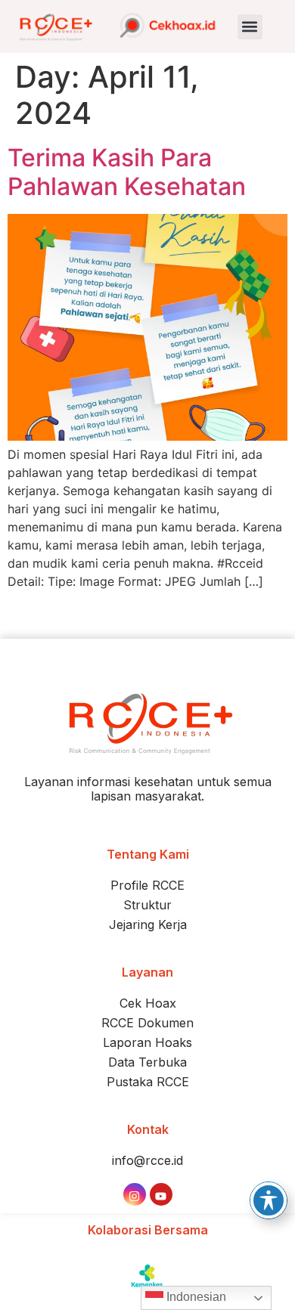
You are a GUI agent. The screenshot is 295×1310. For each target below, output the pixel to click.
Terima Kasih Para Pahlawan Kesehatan (127, 172)
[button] (250, 26)
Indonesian (194, 1296)
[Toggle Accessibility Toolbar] (268, 1200)
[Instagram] (134, 1194)
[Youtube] (161, 1194)
